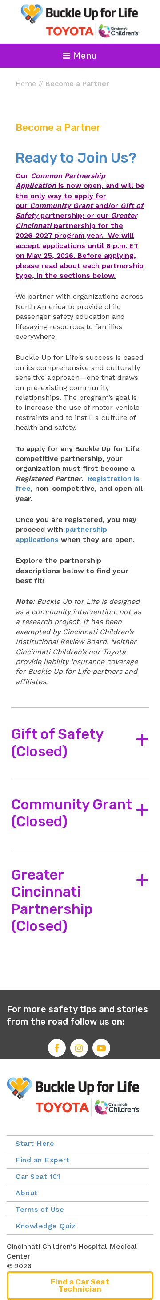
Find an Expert (42, 1160)
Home (26, 83)
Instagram (79, 1048)
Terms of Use (40, 1209)
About (27, 1193)
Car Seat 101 (38, 1176)
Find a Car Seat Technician (80, 1285)
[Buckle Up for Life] (80, 21)
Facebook (57, 1048)
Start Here (35, 1143)
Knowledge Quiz (46, 1226)
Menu (84, 55)
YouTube (101, 1048)
